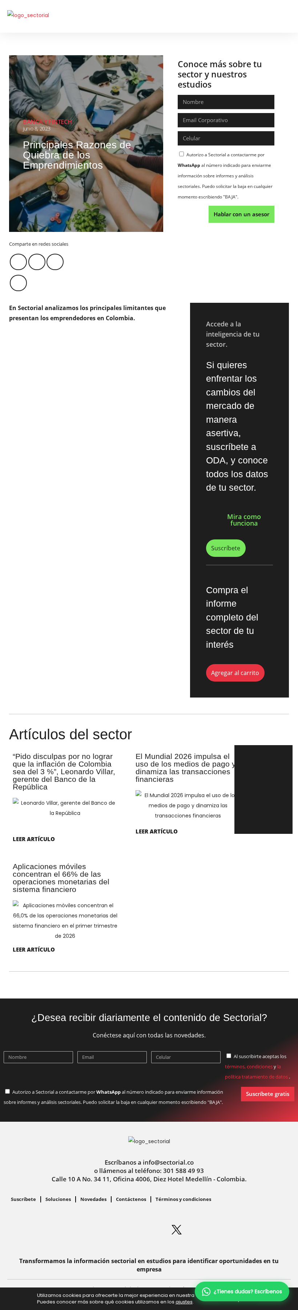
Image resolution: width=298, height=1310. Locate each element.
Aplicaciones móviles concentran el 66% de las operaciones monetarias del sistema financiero (61, 877)
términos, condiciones (249, 1066)
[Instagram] (121, 1229)
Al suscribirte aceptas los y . (257, 1066)
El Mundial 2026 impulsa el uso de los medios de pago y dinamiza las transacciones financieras (186, 767)
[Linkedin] (94, 1229)
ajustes (184, 1302)
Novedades (93, 1199)
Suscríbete (23, 1199)
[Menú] (285, 15)
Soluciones (58, 1199)
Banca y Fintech (47, 122)
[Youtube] (204, 1229)
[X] (176, 1229)
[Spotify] (149, 1229)
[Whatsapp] (66, 1229)
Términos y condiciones (183, 1199)
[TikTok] (232, 1229)
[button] (272, 16)
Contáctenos (131, 1199)
